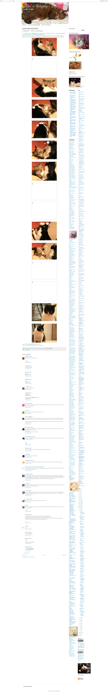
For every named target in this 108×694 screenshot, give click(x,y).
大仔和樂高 (80, 343)
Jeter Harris (71, 327)
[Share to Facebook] (50, 348)
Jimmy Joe (27, 490)
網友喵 (80, 417)
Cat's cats (71, 645)
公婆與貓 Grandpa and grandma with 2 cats (81, 323)
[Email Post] (45, 348)
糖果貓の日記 (71, 557)
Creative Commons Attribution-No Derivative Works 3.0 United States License (81, 658)
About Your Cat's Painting (46, 24)
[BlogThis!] (48, 348)
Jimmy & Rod (71, 328)
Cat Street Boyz (28, 474)
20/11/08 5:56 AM (28, 522)
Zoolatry (70, 475)
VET (79, 303)
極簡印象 (70, 609)
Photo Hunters (81, 271)
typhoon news (81, 302)
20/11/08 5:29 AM (28, 511)
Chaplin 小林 (81, 164)
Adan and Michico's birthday (80, 110)
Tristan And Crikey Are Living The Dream (72, 578)
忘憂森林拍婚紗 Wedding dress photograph (81, 379)
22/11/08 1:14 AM (28, 550)
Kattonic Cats (71, 333)
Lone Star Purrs (72, 373)
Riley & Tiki (71, 444)
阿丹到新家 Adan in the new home (81, 448)
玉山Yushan (81, 406)
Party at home (81, 270)
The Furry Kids (27, 499)
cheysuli (80, 165)
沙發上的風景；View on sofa (82, 571)
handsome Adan (81, 206)
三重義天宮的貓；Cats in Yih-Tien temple (82, 552)
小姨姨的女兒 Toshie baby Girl (81, 360)
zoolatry (80, 307)
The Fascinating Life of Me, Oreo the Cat (72, 460)
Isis (25, 410)
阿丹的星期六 (81, 466)
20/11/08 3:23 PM (28, 543)
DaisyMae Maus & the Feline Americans (72, 240)
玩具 (79, 411)
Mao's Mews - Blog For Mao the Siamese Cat (72, 385)
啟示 (79, 386)
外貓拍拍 (70, 641)
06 (80, 623)
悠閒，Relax (82, 516)
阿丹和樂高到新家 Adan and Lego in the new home (81, 454)
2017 (80, 494)
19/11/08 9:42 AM (28, 368)
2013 (80, 500)
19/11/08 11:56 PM (28, 463)
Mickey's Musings (28, 427)
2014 (80, 499)
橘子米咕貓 (71, 610)
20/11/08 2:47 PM (28, 535)
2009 (80, 506)
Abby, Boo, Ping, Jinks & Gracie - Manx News (72, 142)
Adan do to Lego (81, 114)
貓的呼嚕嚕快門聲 (72, 591)
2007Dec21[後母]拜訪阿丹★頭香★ (73, 93)
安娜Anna (80, 352)
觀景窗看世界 (71, 612)
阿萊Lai (80, 475)
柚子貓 (80, 390)
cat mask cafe (81, 155)
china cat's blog (72, 212)
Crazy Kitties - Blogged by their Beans (72, 215)
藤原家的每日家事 (72, 619)
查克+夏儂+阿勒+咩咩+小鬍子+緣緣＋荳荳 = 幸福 (72, 496)
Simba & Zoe (71, 445)
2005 (80, 635)
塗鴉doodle (81, 339)
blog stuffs (80, 139)
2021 (80, 490)
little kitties (80, 233)
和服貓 (70, 620)
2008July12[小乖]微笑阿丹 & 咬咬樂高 (73, 120)
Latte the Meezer (72, 363)
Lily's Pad (71, 368)
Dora (79, 179)
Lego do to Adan (81, 226)
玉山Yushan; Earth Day (81, 408)
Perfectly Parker (72, 429)
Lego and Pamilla (80, 223)
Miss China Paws (72, 407)
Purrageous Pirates (28, 460)
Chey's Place (71, 211)
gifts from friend (81, 197)
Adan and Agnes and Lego (81, 99)
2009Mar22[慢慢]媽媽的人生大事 (73, 133)
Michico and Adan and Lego (81, 245)
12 (80, 509)
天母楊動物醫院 (72, 541)
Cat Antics (71, 196)
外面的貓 (80, 341)
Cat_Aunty (80, 159)
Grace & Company (72, 291)
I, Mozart (70, 312)
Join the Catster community (82, 661)
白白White (80, 413)
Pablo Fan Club (72, 427)
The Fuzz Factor (72, 464)
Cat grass (80, 154)
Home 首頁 (24, 24)
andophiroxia (27, 356)
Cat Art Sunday (81, 146)
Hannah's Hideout (72, 299)
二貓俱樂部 (71, 508)
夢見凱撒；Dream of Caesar (82, 556)
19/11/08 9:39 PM (28, 444)
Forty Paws (71, 280)
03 (80, 627)
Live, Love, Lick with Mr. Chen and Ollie (72, 370)
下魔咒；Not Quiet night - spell (82, 527)
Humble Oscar (71, 309)
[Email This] (46, 348)
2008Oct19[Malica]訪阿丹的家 (73, 128)
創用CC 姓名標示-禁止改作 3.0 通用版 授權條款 (81, 646)
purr (79, 275)
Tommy (80, 294)
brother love (81, 140)
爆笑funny (80, 404)
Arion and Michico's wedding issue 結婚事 (82, 132)
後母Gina (80, 377)
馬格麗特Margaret (80, 482)
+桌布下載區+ (81, 94)
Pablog (70, 428)
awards (80, 138)
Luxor (70, 381)
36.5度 (70, 556)
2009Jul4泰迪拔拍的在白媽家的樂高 (72, 135)
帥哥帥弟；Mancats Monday (81, 530)
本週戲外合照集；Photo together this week (82, 560)
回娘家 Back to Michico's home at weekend (81, 337)
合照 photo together (80, 335)
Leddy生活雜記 (71, 593)
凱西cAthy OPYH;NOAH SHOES (81, 329)
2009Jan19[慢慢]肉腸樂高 (73, 131)
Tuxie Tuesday (81, 300)
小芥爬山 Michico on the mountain (82, 373)
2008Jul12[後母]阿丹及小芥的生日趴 (72, 117)
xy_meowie (27, 386)
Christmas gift (81, 171)
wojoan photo (81, 306)
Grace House (81, 201)
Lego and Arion (81, 218)
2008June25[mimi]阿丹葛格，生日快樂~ (72, 109)
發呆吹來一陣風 (72, 566)
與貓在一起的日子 (72, 477)
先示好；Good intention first (82, 602)
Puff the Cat (71, 440)
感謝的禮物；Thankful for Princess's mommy (82, 595)
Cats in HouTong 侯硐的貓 (81, 162)
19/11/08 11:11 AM (28, 383)
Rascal (70, 443)
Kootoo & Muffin (72, 352)
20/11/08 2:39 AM (28, 487)
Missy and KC (71, 410)
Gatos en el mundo (72, 281)
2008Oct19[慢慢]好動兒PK (73, 126)
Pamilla (80, 268)
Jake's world (71, 324)
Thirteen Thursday (80, 289)
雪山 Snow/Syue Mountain (81, 477)
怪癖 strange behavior (81, 382)
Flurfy (70, 279)
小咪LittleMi (81, 357)
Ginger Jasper (71, 290)
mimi (79, 258)
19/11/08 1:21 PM (28, 389)
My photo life (71, 573)
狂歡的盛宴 (71, 528)
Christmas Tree (81, 172)
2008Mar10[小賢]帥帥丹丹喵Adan (73, 102)
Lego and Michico (80, 221)
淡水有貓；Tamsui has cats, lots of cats (82, 513)
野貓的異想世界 (72, 549)
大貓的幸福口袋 (72, 560)
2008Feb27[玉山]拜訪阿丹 (73, 98)
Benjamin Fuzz (71, 166)
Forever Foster (27, 403)
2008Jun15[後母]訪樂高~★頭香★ (73, 107)
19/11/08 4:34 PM (28, 407)
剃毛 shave (80, 333)
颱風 (79, 480)
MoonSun (80, 264)
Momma (80, 260)
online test (80, 267)
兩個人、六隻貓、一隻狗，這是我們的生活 (72, 589)
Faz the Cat (71, 272)
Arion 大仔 (80, 134)
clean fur (80, 174)
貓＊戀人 (70, 525)
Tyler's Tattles (71, 471)
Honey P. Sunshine (72, 308)
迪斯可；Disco (82, 521)
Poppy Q (70, 434)
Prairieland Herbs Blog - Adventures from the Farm (72, 436)
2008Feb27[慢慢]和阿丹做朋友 (73, 100)
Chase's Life (71, 207)
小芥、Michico (80, 644)
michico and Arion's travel (81, 248)
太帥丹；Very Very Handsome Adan (82, 575)
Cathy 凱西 (80, 160)
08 (80, 620)
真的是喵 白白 (71, 506)
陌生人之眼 (71, 611)
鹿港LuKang (81, 485)
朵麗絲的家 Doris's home (81, 389)
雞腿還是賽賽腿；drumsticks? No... (82, 519)
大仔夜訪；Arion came (82, 569)
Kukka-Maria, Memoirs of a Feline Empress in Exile (72, 359)
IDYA (79, 208)
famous (80, 186)
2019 (80, 491)
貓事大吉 (70, 580)
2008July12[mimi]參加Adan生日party (73, 114)
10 (80, 617)
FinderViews (71, 616)
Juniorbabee (71, 330)
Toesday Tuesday (80, 293)
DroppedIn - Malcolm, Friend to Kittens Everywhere (72, 261)
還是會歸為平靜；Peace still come (82, 599)
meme (80, 240)
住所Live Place (81, 315)
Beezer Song (71, 164)
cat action (80, 143)
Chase (70, 206)
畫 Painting (80, 412)
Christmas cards (81, 169)
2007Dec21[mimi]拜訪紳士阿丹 (73, 96)
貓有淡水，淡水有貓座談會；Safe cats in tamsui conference (82, 580)
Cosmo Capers (71, 213)
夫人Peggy (80, 347)
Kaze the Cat (71, 334)
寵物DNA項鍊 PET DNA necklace (81, 355)
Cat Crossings (71, 197)
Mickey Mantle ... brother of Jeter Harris (72, 396)
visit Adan (80, 305)
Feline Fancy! (71, 273)
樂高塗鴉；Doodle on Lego (82, 606)
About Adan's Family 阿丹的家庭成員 (34, 24)
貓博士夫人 (71, 538)
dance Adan (81, 178)
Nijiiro (83, 674)
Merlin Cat (71, 394)
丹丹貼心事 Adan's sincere (81, 311)
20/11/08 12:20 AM (28, 470)
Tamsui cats (81, 287)
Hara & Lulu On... (72, 300)
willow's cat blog (72, 472)
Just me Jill (71, 598)
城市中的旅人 (71, 513)
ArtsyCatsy (71, 156)
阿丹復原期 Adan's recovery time (81, 464)
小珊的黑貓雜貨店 (72, 597)
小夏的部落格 (71, 572)
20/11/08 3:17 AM (28, 495)
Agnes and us (81, 122)
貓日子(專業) (71, 587)
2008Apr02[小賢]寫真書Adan (73, 104)
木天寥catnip (81, 387)
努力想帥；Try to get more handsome (82, 566)
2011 (80, 503)
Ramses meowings (72, 442)
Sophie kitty (71, 574)
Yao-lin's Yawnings (72, 473)
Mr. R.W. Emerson (72, 613)
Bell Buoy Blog (71, 165)
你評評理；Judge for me (82, 524)
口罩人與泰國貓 (72, 514)
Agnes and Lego (81, 120)
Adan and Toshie (81, 112)
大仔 (79, 342)
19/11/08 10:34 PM (28, 457)
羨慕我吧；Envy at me (82, 609)
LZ (25, 505)
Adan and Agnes (81, 96)
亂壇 (70, 517)
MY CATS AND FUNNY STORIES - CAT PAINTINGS (72, 423)
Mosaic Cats (71, 412)
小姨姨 (80, 358)
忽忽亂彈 (70, 550)
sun (79, 284)
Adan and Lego (81, 105)
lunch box (80, 236)
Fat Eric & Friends (72, 271)
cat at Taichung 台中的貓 (81, 149)
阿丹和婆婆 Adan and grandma (81, 451)
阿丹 (79, 443)
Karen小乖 (80, 213)
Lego (79, 214)
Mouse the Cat (71, 413)
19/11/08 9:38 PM (28, 433)
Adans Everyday (72, 144)
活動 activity (81, 396)
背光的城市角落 (72, 581)
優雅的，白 (71, 476)
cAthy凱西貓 (71, 509)
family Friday (81, 183)
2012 (80, 502)
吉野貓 (70, 624)
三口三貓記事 (71, 492)
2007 (80, 632)
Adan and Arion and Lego (81, 103)
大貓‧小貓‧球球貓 (72, 527)
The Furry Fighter (72, 462)
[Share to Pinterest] (51, 348)
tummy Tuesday (81, 298)
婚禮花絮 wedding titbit (81, 349)
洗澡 (79, 395)
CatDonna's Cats (72, 202)
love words (80, 235)
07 (80, 621)
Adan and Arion (81, 100)
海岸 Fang (80, 398)
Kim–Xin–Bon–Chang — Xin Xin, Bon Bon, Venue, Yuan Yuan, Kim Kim (72, 344)
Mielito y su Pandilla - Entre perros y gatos (71, 403)
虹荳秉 (70, 594)
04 (80, 626)
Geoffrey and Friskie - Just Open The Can (72, 287)
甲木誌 (70, 608)
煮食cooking (81, 402)
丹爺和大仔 (80, 314)
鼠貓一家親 (71, 494)
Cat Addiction (71, 195)
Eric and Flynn (71, 266)
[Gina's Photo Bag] (74, 491)
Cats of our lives (72, 205)
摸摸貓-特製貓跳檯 (72, 621)
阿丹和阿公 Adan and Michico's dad (81, 461)
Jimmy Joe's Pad (72, 329)
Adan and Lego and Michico (81, 108)
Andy (79, 127)
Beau (70, 161)
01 (80, 630)
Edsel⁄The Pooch (72, 263)
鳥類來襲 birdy (81, 483)
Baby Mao (71, 160)
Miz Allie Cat (71, 411)
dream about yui (72, 642)
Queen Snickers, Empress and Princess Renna (33, 466)
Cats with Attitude (72, 535)
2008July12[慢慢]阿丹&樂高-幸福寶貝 (73, 123)
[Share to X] (49, 348)
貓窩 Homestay (71, 569)
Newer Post (24, 555)
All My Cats (71, 145)
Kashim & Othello (72, 331)
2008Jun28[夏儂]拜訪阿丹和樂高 (73, 112)
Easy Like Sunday (80, 181)
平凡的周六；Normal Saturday (82, 614)
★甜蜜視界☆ (71, 507)
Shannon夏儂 (81, 280)
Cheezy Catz (71, 210)
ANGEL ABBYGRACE (29, 436)
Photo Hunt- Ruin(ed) (82, 563)
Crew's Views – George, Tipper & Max (72, 218)
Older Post (64, 555)
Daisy (26, 483)
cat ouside (80, 157)
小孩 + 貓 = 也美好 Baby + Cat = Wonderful (81, 366)
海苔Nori (80, 399)
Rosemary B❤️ (27, 416)
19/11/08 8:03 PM (28, 413)
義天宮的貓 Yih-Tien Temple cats (81, 419)
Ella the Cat (71, 264)
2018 (80, 493)
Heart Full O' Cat (72, 303)
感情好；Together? (82, 540)
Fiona (80, 192)
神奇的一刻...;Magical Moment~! (82, 611)
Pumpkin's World (72, 441)
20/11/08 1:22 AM (28, 480)
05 (80, 624)
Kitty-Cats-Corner (72, 351)
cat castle (80, 151)
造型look (80, 442)
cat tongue (80, 158)
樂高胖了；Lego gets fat (82, 544)
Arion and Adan (81, 128)
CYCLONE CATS (72, 227)
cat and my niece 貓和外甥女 (81, 145)
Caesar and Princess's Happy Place (72, 191)
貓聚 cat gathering (80, 433)
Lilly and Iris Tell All (72, 367)
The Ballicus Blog (72, 454)
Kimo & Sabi (71, 347)
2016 (80, 496)
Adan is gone (81, 116)
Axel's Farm (71, 159)
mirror (80, 259)
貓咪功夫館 (71, 505)
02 (80, 629)
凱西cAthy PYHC (81, 331)
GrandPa (80, 202)
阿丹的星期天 (81, 468)
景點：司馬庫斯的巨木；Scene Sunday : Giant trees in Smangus (82, 536)
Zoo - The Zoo (71, 474)
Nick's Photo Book (72, 603)
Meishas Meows (72, 393)
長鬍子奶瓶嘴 (71, 526)
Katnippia (71, 332)
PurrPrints (71, 596)
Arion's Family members (81, 136)
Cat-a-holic (71, 198)
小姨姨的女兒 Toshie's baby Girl (81, 363)
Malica (80, 238)
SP (79, 283)
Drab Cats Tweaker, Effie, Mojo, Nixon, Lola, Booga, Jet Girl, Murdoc (72, 255)
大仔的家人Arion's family (81, 345)
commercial (81, 177)
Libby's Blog (71, 364)
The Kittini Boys (72, 656)
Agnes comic (81, 124)
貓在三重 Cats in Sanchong (81, 426)
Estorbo (26, 454)
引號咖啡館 (71, 551)
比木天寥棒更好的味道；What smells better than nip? (82, 590)
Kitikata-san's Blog (72, 350)
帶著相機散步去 (72, 602)
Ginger (70, 289)
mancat (80, 239)
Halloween (80, 205)
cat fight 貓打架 (81, 152)
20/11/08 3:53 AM (28, 501)
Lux (25, 526)
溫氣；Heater (82, 542)
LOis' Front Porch (72, 372)
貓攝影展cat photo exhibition (81, 428)
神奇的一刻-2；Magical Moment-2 (82, 585)
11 (80, 510)
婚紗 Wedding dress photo (81, 351)
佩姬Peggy (80, 317)
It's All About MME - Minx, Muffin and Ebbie (72, 318)
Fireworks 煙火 (81, 193)
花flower (80, 421)
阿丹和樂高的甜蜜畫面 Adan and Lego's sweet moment (81, 458)
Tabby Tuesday (81, 285)
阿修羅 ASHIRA (81, 473)
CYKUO (70, 601)
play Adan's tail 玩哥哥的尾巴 (81, 274)
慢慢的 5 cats (71, 493)
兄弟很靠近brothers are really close (81, 320)
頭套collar (80, 478)
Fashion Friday (81, 190)
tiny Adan (80, 291)
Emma (70, 265)
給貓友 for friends (82, 415)
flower (80, 195)
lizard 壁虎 (80, 234)
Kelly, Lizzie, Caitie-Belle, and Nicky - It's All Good (72, 340)
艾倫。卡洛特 (71, 595)
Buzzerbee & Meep (72, 186)
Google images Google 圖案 (81, 200)
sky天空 (80, 281)
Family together (81, 184)
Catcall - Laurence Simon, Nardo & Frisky (72, 200)
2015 (80, 497)
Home (45, 555)
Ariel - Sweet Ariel (72, 153)
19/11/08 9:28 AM (28, 362)
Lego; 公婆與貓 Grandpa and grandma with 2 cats (81, 230)
